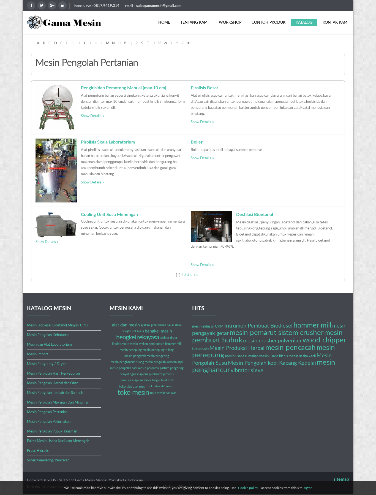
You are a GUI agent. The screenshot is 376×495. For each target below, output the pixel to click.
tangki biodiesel (162, 380)
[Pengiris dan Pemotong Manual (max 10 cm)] (56, 107)
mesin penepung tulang (158, 349)
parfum (164, 368)
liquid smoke (120, 343)
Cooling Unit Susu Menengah (109, 214)
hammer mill (312, 325)
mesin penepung (131, 349)
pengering (177, 368)
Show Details (91, 116)
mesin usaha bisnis (273, 356)
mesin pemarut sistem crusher (276, 332)
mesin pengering (158, 356)
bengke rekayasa (133, 331)
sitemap (341, 479)
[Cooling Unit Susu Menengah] (56, 224)
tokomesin (200, 349)
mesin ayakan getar (143, 343)
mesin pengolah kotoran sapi (164, 362)
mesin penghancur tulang (127, 362)
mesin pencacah (290, 347)
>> (196, 275)
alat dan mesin (126, 325)
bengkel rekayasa (137, 337)
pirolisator (155, 374)
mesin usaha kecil (302, 356)
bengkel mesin (158, 331)
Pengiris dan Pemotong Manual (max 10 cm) (123, 88)
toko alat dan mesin (133, 386)
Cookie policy (248, 487)
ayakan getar (149, 325)
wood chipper (324, 340)
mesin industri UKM (208, 326)
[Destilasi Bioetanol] (211, 226)
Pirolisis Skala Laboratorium (108, 142)
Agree (308, 487)
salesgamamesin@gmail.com (158, 6)
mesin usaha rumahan (241, 356)
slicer (147, 380)
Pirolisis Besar (204, 88)
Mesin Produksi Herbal (237, 348)
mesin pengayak (135, 356)
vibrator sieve (247, 370)
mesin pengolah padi (123, 368)
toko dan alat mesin (161, 386)
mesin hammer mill (169, 343)
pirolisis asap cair (132, 380)
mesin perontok (148, 368)
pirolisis (168, 374)
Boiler (197, 142)
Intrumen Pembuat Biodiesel (258, 326)
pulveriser (290, 340)
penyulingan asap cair (134, 374)
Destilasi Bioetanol (254, 214)
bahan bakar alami (170, 325)
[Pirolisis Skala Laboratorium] (56, 170)
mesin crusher (260, 340)
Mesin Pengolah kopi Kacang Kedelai (272, 363)
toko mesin (133, 392)
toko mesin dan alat (163, 392)
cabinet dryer (168, 337)
